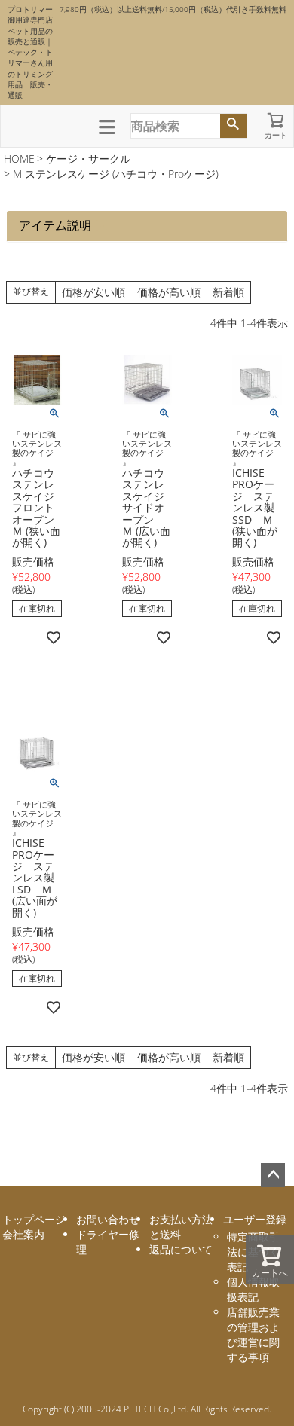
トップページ (34, 1219)
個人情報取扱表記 (253, 1289)
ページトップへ (273, 1175)
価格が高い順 (169, 292)
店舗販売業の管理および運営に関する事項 (253, 1334)
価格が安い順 (93, 292)
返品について (181, 1249)
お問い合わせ (107, 1219)
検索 (233, 126)
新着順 (228, 292)
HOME (19, 158)
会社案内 (23, 1234)
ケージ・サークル (88, 158)
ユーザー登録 (254, 1219)
